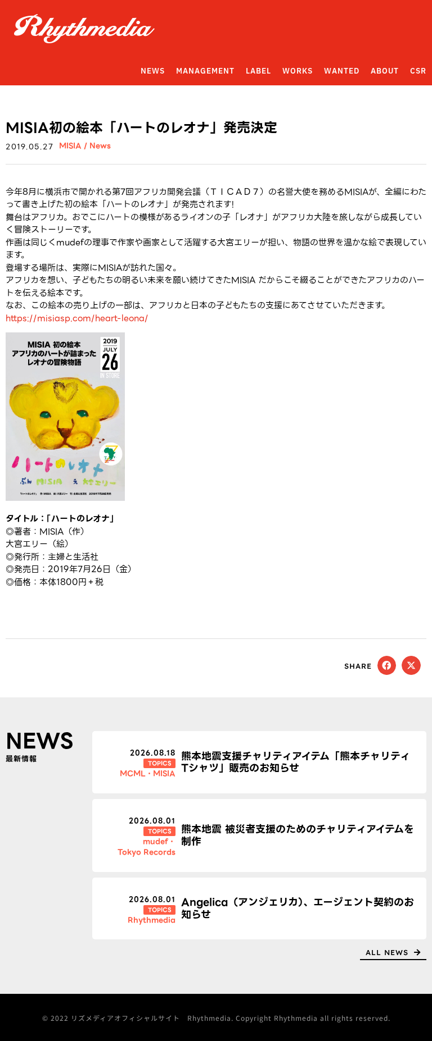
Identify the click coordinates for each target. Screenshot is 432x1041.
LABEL (258, 71)
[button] (387, 665)
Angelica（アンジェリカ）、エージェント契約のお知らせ (297, 908)
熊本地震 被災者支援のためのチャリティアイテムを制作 (297, 835)
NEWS (153, 71)
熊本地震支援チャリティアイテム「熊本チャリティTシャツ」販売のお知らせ (295, 762)
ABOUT (385, 71)
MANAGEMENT (205, 71)
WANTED (341, 71)
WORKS (297, 71)
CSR (418, 71)
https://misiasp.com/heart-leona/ (77, 318)
